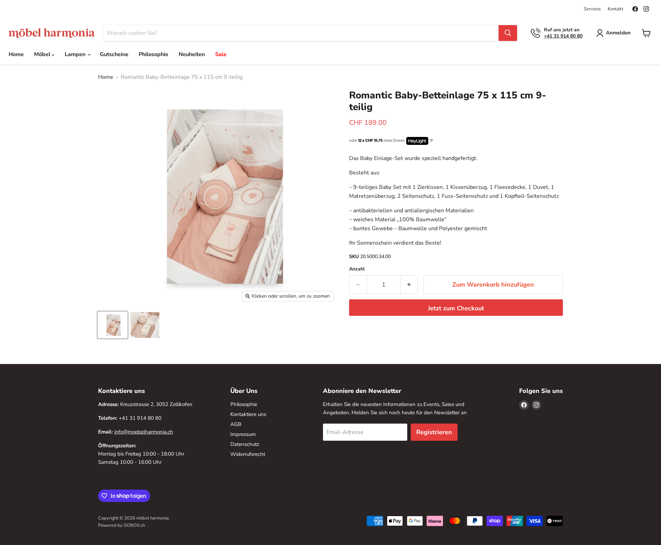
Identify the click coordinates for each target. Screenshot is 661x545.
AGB (235, 424)
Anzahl (357, 269)
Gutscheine (114, 54)
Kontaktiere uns (248, 414)
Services (592, 9)
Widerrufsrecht (247, 454)
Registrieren (434, 432)
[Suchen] (508, 33)
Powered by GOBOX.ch (121, 525)
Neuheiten (192, 54)
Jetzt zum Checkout (456, 308)
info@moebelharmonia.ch (143, 431)
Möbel (43, 54)
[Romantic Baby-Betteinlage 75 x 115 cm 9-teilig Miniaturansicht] (112, 325)
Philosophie (153, 54)
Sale (221, 54)
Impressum (243, 434)
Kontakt (615, 9)
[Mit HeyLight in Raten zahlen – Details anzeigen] (431, 140)
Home (16, 54)
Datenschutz (244, 444)
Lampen (76, 54)
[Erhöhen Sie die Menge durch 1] (409, 284)
